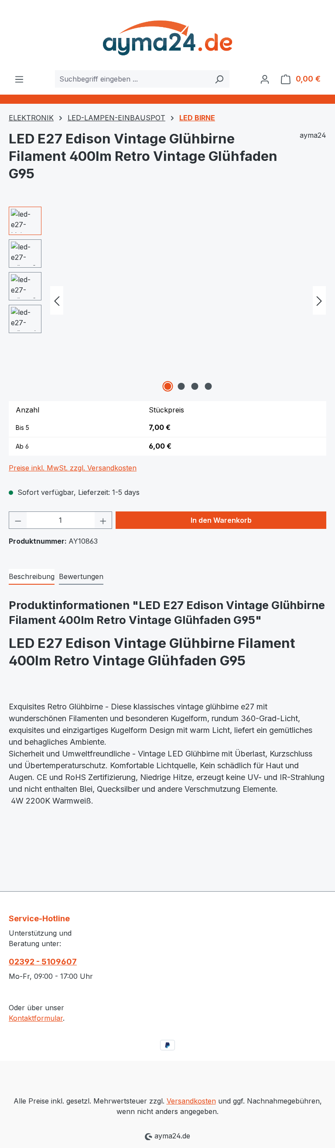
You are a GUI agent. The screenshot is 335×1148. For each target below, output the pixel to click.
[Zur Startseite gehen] (167, 35)
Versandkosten (191, 1101)
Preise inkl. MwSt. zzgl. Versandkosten (73, 467)
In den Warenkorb (221, 520)
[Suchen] (219, 79)
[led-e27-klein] (188, 300)
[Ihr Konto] (264, 79)
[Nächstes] (319, 300)
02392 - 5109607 (43, 961)
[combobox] (132, 79)
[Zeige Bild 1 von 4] (167, 386)
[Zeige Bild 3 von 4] (194, 386)
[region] (167, 300)
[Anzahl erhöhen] (103, 520)
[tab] (32, 577)
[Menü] (19, 79)
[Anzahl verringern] (18, 520)
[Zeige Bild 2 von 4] (181, 386)
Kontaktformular (36, 1018)
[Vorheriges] (56, 300)
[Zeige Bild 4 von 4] (208, 386)
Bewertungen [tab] (81, 576)
